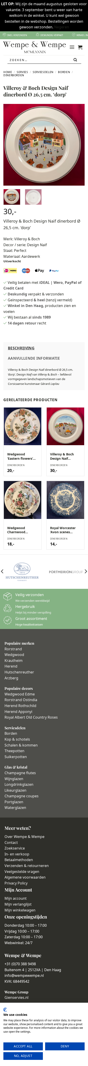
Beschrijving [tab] (21, 348)
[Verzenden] (76, 60)
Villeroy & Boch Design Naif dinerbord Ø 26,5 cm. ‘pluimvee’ (63, 456)
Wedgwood (14, 654)
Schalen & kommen (21, 745)
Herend (11, 666)
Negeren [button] (61, 27)
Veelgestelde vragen (22, 871)
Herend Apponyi (18, 711)
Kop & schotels (17, 739)
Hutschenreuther (19, 672)
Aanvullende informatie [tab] (34, 358)
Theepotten (14, 750)
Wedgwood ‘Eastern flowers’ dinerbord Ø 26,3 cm (20, 456)
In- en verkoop (17, 854)
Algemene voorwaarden (25, 877)
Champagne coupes (22, 795)
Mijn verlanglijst (18, 904)
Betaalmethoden (19, 859)
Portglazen (14, 801)
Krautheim (14, 660)
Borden (64, 72)
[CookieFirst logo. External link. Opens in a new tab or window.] (5, 1010)
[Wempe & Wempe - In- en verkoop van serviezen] (34, 47)
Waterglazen (15, 807)
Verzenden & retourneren (27, 865)
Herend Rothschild (20, 705)
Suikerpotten (16, 756)
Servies (22, 72)
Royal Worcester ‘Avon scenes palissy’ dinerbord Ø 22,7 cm (64, 530)
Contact (11, 842)
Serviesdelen (43, 72)
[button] (72, 47)
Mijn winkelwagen (20, 910)
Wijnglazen (14, 778)
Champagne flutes (20, 772)
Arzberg (11, 677)
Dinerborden (13, 75)
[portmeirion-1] (66, 572)
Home (7, 72)
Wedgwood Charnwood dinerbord (16, 530)
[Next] (77, 145)
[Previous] (11, 145)
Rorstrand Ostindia (21, 699)
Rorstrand (13, 648)
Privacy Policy (16, 883)
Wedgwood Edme (20, 694)
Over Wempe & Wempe (24, 836)
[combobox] (44, 60)
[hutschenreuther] (22, 572)
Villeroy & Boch (27, 238)
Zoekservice (15, 848)
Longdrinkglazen (19, 784)
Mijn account (16, 898)
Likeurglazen (15, 790)
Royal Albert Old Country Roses (31, 717)
